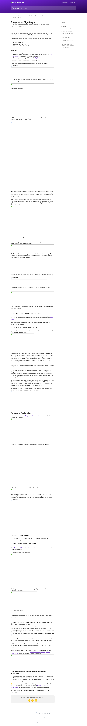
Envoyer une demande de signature (66, 21)
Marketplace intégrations (28, 15)
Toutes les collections (16, 15)
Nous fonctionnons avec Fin (44, 722)
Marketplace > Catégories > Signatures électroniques (31, 416)
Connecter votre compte (66, 31)
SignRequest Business (40, 58)
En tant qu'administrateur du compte (67, 34)
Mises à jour (65, 2)
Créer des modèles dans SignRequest (66, 25)
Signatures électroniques (41, 15)
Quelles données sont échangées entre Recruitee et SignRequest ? (68, 45)
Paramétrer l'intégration (66, 28)
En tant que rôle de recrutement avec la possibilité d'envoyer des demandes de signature (67, 39)
